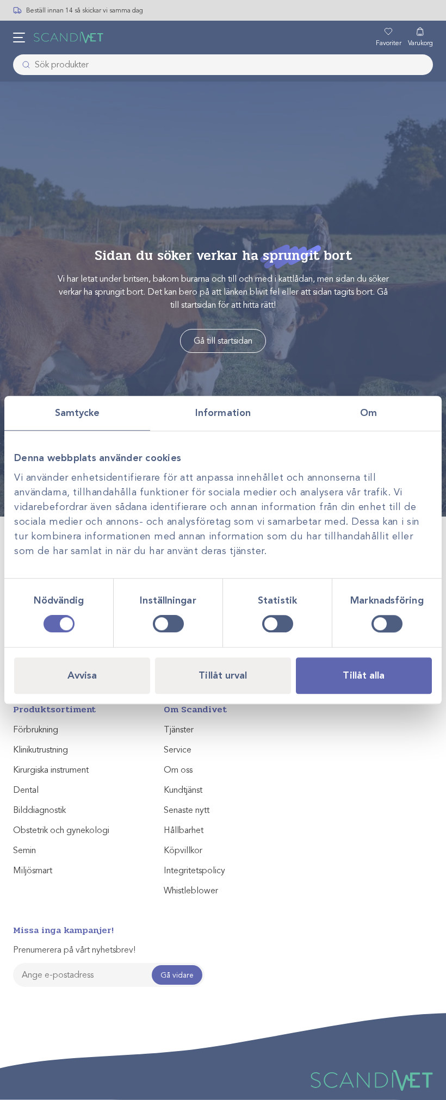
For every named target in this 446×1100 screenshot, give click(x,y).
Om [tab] (368, 413)
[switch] (168, 623)
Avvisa (82, 675)
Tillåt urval (223, 675)
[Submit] (23, 64)
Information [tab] (223, 413)
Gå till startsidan (223, 340)
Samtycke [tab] (77, 413)
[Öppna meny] (19, 37)
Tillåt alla (364, 675)
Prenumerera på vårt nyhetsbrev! (74, 949)
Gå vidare (177, 975)
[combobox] (222, 64)
